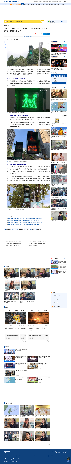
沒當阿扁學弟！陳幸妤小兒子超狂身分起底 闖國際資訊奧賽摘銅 (12, 442)
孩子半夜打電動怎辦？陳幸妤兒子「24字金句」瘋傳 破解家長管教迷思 (11, 429)
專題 (58, 4)
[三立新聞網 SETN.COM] (5, 4)
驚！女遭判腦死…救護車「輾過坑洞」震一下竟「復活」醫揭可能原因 (24, 224)
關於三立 (6, 456)
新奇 (60, 4)
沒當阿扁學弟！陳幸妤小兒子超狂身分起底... (37, 243)
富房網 (59, 1)
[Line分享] (5, 42)
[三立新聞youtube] (50, 452)
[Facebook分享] (5, 39)
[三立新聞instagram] (56, 452)
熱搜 (31, 4)
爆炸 (32, 310)
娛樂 (41, 4)
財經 (55, 4)
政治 (36, 4)
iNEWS (41, 1)
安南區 (45, 310)
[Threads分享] (5, 45)
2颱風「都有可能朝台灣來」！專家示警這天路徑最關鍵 (11, 416)
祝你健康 (45, 1)
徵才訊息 (51, 456)
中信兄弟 (16, 310)
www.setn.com (14, 461)
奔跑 (28, 171)
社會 (39, 4)
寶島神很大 (55, 1)
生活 (23, 4)
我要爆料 (46, 456)
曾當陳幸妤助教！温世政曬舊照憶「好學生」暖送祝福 (27, 442)
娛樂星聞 (36, 1)
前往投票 (62, 83)
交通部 (46, 73)
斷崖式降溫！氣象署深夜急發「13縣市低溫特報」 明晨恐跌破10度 (23, 220)
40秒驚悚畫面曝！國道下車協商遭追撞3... (13, 243)
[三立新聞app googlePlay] (16, 459)
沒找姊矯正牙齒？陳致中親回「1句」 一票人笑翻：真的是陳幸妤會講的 (42, 429)
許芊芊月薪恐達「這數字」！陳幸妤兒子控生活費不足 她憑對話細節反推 (27, 429)
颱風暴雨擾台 (12, 4)
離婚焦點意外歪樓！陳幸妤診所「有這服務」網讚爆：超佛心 (27, 416)
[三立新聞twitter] (63, 452)
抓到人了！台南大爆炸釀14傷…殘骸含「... (14, 245)
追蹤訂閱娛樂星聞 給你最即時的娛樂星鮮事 (37, 241)
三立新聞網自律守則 (27, 456)
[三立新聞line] (59, 452)
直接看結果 (55, 83)
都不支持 (55, 81)
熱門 (25, 4)
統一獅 (22, 310)
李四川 (55, 80)
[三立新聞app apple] (8, 459)
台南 (39, 310)
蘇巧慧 (55, 78)
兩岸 (50, 4)
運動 (52, 4)
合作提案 (35, 456)
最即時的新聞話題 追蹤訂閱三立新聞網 (13, 241)
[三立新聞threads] (66, 452)
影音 (28, 4)
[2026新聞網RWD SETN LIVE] (18, 1)
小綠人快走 (18, 69)
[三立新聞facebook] (53, 452)
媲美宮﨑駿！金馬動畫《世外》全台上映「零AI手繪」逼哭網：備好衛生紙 (25, 222)
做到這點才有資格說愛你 (33, 245)
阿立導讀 (50, 1)
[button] (63, 1)
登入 (66, 1)
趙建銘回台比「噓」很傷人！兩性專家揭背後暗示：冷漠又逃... (58, 209)
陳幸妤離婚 (18, 4)
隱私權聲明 (20, 456)
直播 (33, 4)
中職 (9, 310)
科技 (63, 4)
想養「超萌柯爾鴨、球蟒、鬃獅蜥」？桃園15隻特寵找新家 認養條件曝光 (25, 218)
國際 (47, 4)
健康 (44, 4)
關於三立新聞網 (13, 456)
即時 (8, 4)
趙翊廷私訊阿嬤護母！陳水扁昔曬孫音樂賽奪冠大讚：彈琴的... (27, 278)
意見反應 (40, 456)
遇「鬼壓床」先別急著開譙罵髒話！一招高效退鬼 (42, 416)
